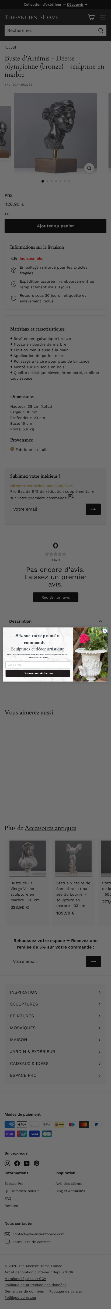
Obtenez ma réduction (38, 673)
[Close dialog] (104, 631)
